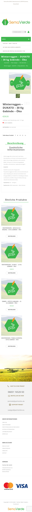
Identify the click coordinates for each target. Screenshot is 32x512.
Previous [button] (12, 83)
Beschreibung (15, 143)
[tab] (16, 143)
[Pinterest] (20, 135)
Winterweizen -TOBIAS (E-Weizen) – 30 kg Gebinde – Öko (11, 339)
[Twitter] (17, 135)
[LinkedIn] (25, 135)
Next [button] (28, 83)
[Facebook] (15, 135)
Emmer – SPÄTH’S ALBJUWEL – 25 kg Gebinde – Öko (11, 302)
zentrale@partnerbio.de (16, 401)
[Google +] (22, 135)
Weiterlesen (11, 236)
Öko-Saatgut (14, 62)
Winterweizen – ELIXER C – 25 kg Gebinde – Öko (12, 265)
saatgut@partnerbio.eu (16, 410)
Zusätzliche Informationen (16, 148)
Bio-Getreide (23, 62)
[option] (18, 96)
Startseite (6, 62)
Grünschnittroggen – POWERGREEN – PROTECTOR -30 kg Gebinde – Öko (28, 103)
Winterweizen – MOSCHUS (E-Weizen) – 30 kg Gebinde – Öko (11, 229)
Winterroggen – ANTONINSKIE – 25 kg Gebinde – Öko (25, 103)
